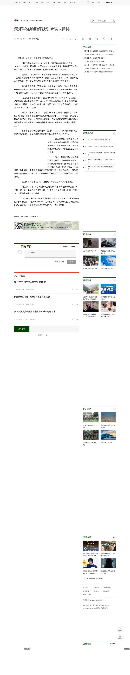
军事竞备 (46, 344)
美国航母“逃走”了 (39, 335)
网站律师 (106, 591)
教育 (86, 72)
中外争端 (43, 490)
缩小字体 (69, 38)
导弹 (52, 417)
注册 (99, 2)
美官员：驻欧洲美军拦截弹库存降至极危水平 (52, 584)
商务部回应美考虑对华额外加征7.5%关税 (103, 51)
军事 (86, 54)
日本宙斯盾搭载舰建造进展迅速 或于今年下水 (101, 154)
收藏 (83, 38)
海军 (54, 344)
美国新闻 (43, 578)
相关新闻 (21, 329)
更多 (71, 2)
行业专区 (113, 643)
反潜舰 (48, 417)
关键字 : (17, 216)
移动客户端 (108, 2)
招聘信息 (96, 591)
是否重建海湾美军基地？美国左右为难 (49, 349)
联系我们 (86, 587)
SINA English (87, 594)
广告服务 (96, 587)
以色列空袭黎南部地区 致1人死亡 (46, 628)
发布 (71, 261)
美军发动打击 (37, 394)
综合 (38, 20)
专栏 (65, 2)
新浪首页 (17, 2)
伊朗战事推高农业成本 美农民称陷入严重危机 (52, 614)
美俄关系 (46, 519)
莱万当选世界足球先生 (97, 61)
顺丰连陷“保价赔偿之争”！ (98, 58)
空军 (50, 476)
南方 (50, 403)
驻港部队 (55, 476)
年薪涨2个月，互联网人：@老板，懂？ (102, 68)
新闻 (24, 2)
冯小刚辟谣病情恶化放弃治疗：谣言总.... (103, 65)
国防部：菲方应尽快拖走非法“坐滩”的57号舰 (101, 161)
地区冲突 (46, 358)
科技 (48, 2)
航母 (50, 344)
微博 (90, 38)
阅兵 (44, 431)
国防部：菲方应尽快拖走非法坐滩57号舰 (50, 482)
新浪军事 (33, 20)
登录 (56, 261)
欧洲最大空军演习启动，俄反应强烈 (101, 54)
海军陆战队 (24, 216)
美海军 (48, 651)
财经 (36, 2)
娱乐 (42, 2)
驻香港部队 (62, 476)
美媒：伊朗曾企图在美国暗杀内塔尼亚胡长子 (101, 168)
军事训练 (46, 476)
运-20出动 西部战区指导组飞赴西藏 (99, 139)
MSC (39, 216)
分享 (103, 38)
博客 (53, 2)
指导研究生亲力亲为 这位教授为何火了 (102, 72)
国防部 (48, 490)
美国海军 (33, 216)
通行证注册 (106, 587)
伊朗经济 (55, 519)
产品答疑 (86, 591)
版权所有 (105, 608)
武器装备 (43, 417)
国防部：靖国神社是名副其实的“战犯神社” (51, 657)
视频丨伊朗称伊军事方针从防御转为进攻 (50, 496)
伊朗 (50, 358)
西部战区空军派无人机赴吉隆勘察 (47, 541)
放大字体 (76, 38)
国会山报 (49, 578)
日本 (41, 666)
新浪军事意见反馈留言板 (95, 578)
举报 (62, 38)
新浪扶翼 (87, 644)
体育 (30, 2)
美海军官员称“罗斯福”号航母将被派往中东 (51, 643)
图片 (59, 2)
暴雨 (44, 549)
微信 (96, 38)
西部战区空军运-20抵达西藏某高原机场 (100, 146)
